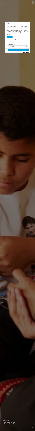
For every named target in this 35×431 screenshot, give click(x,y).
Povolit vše (9, 36)
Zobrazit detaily (9, 34)
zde (20, 32)
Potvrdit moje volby (25, 50)
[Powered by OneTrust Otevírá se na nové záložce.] (26, 52)
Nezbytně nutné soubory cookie (14, 50)
